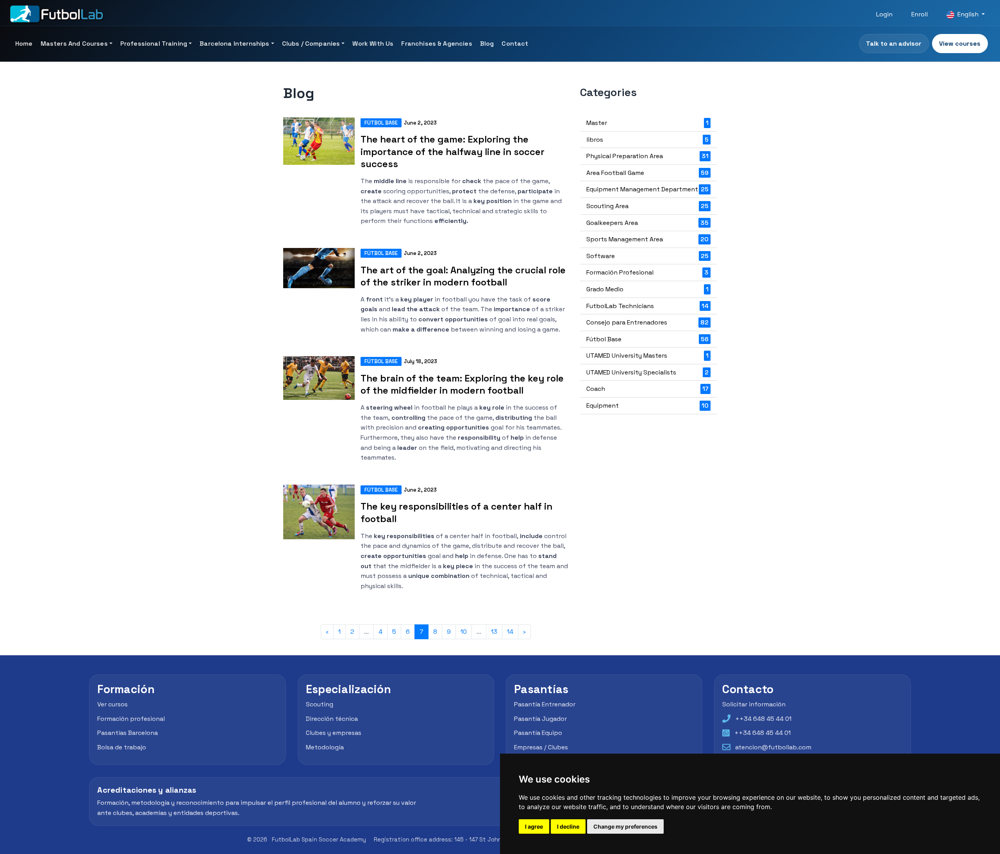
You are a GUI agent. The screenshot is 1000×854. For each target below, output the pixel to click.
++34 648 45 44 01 (763, 718)
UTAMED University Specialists (647, 372)
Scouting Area (647, 206)
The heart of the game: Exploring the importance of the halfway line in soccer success (453, 151)
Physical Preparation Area (647, 156)
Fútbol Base (381, 122)
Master (647, 123)
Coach (647, 389)
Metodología (325, 747)
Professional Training (153, 43)
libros (647, 139)
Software (647, 256)
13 (494, 632)
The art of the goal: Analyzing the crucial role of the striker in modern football (463, 276)
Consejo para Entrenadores (647, 322)
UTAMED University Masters (647, 355)
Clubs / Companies (311, 43)
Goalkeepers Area (647, 223)
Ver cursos (112, 704)
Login (884, 14)
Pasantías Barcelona (127, 733)
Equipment (647, 405)
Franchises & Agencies (436, 43)
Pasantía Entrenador (544, 704)
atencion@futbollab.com (773, 747)
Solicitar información (754, 704)
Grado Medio (647, 289)
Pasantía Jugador (540, 718)
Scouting (319, 704)
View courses (959, 43)
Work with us (372, 43)
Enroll (919, 14)
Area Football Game (647, 173)
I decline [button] (568, 826)
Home (24, 43)
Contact (515, 43)
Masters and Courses (74, 43)
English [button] (968, 14)
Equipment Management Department (647, 189)
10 (464, 632)
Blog (487, 43)
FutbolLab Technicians (647, 306)
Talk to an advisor (893, 43)
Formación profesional (131, 718)
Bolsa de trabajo (121, 747)
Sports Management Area (647, 239)
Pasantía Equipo (538, 733)
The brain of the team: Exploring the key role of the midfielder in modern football (462, 384)
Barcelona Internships (234, 43)
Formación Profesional (647, 272)
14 (510, 632)
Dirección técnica (332, 718)
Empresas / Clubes (541, 747)
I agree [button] (534, 826)
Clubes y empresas (333, 733)
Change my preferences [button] (625, 826)
